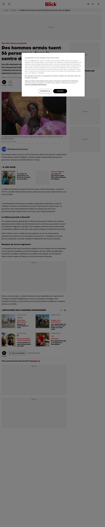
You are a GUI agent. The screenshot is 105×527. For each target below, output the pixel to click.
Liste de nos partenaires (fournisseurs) (35, 84)
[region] (53, 75)
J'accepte (60, 91)
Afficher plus (45, 91)
